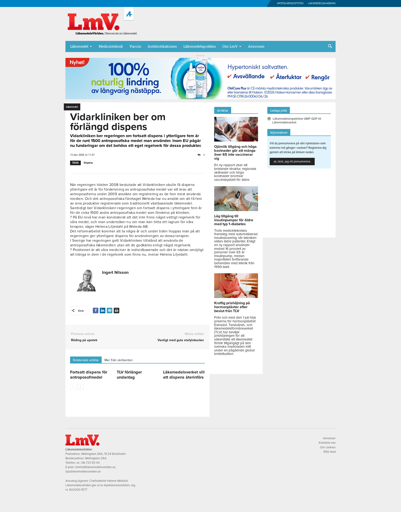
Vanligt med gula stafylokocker (181, 340)
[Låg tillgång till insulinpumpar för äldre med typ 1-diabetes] (236, 210)
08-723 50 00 (90, 463)
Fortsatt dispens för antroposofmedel (88, 375)
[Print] (116, 310)
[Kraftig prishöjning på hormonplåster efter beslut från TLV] (236, 296)
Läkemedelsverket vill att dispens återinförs (184, 375)
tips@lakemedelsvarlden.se (83, 471)
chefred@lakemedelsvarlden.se (95, 467)
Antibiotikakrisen (162, 46)
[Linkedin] (102, 310)
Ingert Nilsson (115, 272)
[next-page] (80, 387)
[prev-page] (73, 387)
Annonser (256, 46)
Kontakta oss (327, 443)
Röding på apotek (84, 340)
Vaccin (135, 46)
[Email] (109, 310)
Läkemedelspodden (199, 46)
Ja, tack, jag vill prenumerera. (292, 161)
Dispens (88, 162)
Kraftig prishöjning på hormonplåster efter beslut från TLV (232, 307)
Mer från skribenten (118, 360)
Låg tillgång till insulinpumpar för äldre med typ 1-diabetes (233, 220)
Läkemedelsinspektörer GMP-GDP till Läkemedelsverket (296, 120)
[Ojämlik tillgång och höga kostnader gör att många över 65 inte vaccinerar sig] (236, 140)
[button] (330, 46)
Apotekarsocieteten (290, 3)
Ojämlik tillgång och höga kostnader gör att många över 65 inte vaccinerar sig (235, 152)
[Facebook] (95, 310)
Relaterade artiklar (86, 360)
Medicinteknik (111, 46)
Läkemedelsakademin (322, 3)
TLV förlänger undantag (129, 375)
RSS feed (329, 452)
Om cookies (328, 447)
